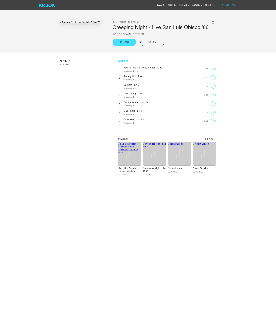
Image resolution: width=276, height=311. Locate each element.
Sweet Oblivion (200, 168)
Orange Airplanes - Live (136, 102)
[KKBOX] (47, 5)
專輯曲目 (123, 60)
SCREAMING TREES (131, 34)
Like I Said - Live (132, 110)
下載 (234, 5)
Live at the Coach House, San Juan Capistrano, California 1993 (129, 172)
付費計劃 (172, 5)
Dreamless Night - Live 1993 (154, 169)
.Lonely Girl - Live (133, 76)
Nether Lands (175, 168)
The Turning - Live (133, 93)
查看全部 (209, 138)
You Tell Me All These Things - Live (142, 67)
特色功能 (161, 5)
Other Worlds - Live (133, 119)
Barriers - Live (131, 84)
